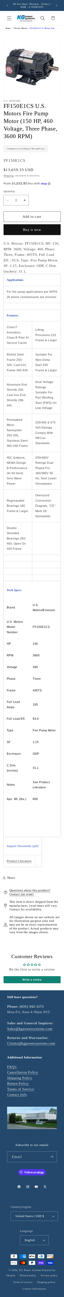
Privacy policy (49, 1275)
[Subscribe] (52, 1156)
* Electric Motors (20, 28)
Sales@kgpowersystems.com (29, 1029)
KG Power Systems (30, 1270)
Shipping (9, 175)
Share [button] (11, 877)
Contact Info (17, 1094)
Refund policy (28, 1275)
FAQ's (12, 1067)
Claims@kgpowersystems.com (31, 1043)
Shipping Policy (19, 1078)
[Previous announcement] (7, 5)
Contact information (34, 1288)
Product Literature (19, 861)
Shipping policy (46, 1282)
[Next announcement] (57, 5)
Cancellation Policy (22, 1072)
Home (8, 28)
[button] (9, 18)
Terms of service (23, 1282)
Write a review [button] (32, 979)
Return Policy (18, 1083)
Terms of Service (20, 1089)
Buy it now (32, 230)
